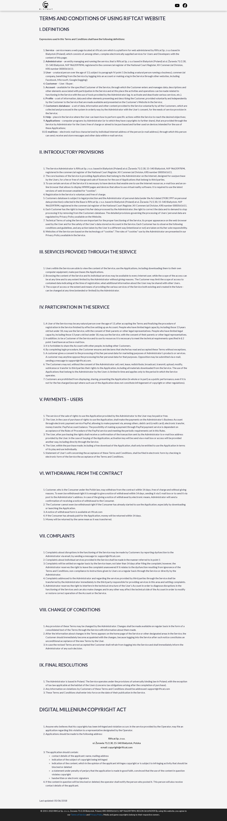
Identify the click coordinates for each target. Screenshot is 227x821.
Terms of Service (78, 814)
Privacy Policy (96, 814)
